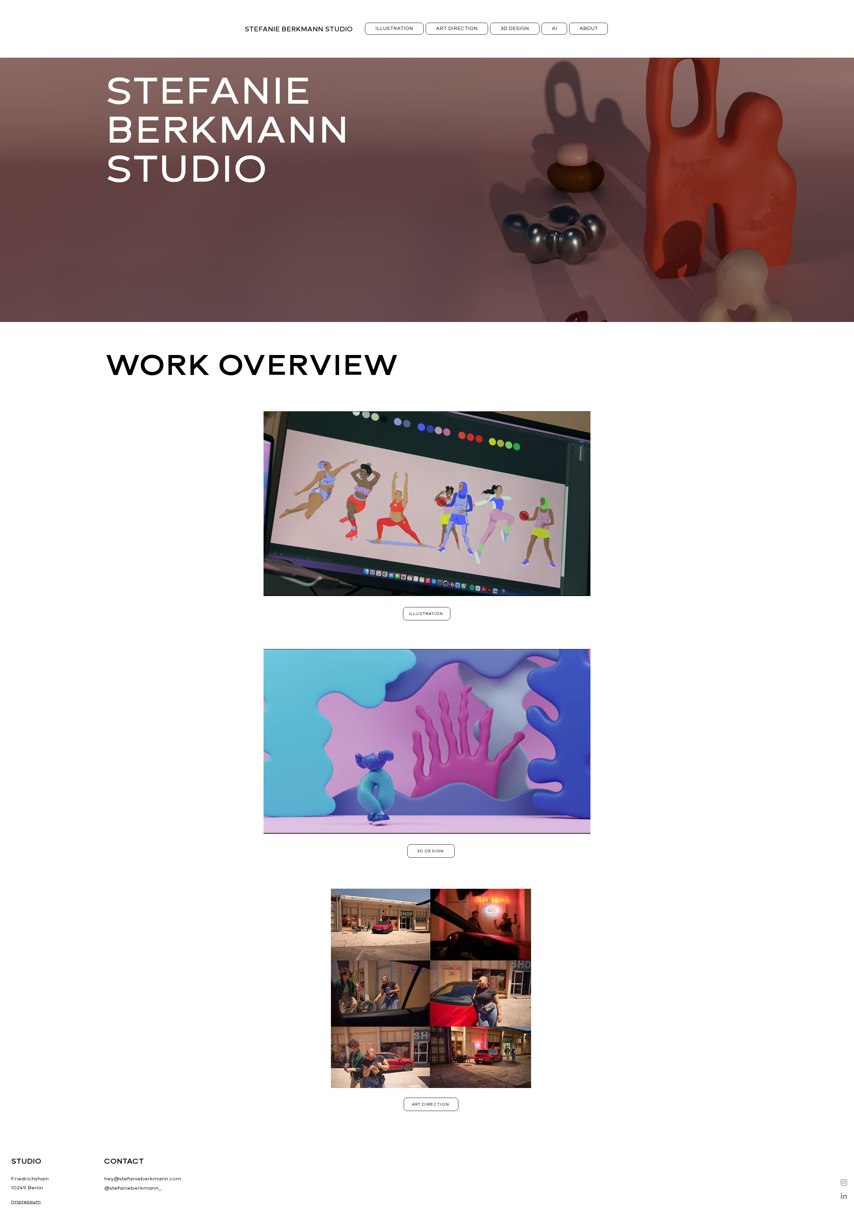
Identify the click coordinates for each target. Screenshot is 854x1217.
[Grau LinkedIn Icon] (843, 1195)
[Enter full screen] (581, 587)
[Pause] (272, 587)
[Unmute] (283, 587)
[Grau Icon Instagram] (843, 1182)
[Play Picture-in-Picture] (570, 587)
